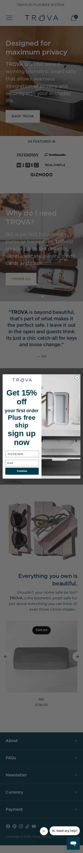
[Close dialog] (77, 377)
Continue (22, 471)
